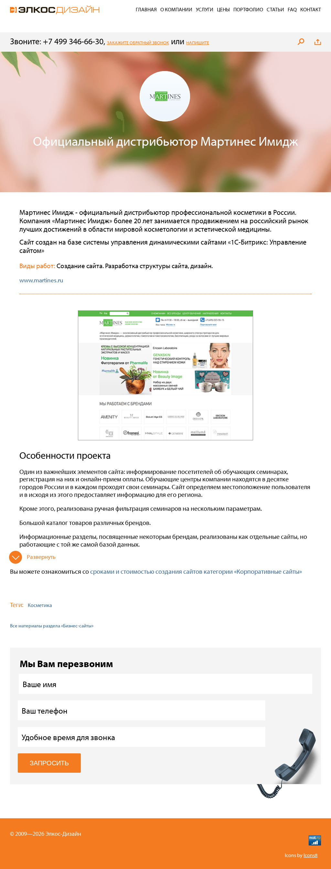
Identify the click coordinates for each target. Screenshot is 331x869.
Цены (223, 9)
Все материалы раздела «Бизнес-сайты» (51, 626)
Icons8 (310, 855)
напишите (197, 43)
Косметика (40, 605)
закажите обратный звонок (138, 43)
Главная (146, 9)
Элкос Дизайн (55, 9)
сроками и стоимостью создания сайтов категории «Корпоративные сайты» (196, 571)
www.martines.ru (41, 280)
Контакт (310, 9)
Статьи (275, 9)
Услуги (204, 9)
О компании (176, 9)
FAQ (292, 9)
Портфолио (248, 9)
